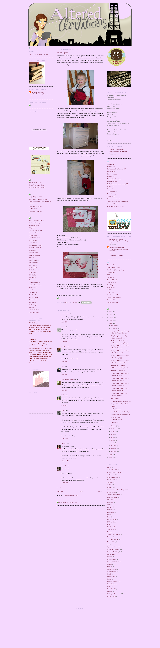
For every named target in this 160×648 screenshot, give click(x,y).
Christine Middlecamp (35, 230)
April (113, 443)
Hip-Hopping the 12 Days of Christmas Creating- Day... (119, 342)
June (112, 437)
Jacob (109, 517)
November (114, 328)
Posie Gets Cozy (33, 295)
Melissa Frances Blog (35, 285)
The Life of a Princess (116, 255)
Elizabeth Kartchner (35, 248)
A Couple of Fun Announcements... (117, 418)
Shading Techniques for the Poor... (121, 414)
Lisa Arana (110, 186)
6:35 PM (64, 375)
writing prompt (111, 596)
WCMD (109, 591)
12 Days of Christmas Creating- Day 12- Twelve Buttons (120, 332)
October (113, 426)
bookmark (110, 482)
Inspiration (110, 512)
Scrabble (109, 567)
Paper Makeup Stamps (35, 206)
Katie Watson (33, 267)
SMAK (109, 574)
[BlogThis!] (84, 302)
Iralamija (31, 257)
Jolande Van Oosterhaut (114, 179)
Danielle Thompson (34, 238)
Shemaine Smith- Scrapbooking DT (117, 201)
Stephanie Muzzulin (113, 204)
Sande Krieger (33, 305)
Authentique (111, 475)
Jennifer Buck (111, 171)
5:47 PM (64, 342)
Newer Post (60, 491)
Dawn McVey (33, 240)
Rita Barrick (32, 302)
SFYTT (109, 290)
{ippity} (109, 467)
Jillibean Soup (111, 519)
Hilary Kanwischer (34, 255)
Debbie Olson (33, 243)
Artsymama (32, 228)
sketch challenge (112, 572)
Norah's (31, 290)
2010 (111, 317)
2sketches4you (111, 265)
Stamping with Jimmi (116, 239)
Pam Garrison (33, 292)
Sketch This (110, 292)
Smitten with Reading (37, 92)
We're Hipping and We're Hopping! (121, 401)
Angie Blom (110, 164)
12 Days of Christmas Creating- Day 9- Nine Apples (120, 352)
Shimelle (31, 307)
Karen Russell (33, 265)
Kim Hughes (32, 277)
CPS (108, 275)
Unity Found (111, 589)
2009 (111, 320)
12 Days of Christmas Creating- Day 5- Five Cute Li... (120, 374)
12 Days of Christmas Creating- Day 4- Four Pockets (120, 379)
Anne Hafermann (34, 225)
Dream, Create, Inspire (35, 245)
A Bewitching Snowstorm (114, 472)
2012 (111, 312)
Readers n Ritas (111, 559)
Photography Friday (113, 552)
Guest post (110, 502)
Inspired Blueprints (113, 280)
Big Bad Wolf (111, 480)
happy (109, 504)
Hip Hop (109, 507)
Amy (62, 367)
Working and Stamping (116, 247)
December (114, 326)
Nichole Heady (33, 287)
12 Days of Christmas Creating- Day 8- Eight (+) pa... (120, 357)
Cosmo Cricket (111, 492)
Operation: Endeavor (113, 547)
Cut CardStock (33, 209)
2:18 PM (64, 322)
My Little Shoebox (112, 539)
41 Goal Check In (112, 470)
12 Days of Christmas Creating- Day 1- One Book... (120, 394)
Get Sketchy (110, 277)
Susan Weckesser (112, 584)
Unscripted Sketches (113, 300)
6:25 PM (64, 362)
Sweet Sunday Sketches (114, 297)
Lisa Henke (110, 189)
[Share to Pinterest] (90, 302)
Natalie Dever (111, 196)
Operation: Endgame (113, 549)
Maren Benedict (112, 191)
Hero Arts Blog (33, 253)
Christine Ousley (34, 233)
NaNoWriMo (111, 542)
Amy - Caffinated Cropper (36, 220)
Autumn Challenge (112, 477)
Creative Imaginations (113, 495)
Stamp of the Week (112, 581)
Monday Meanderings (113, 534)
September (114, 429)
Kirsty (30, 280)
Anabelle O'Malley (34, 223)
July (112, 434)
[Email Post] (79, 302)
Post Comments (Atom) (71, 495)
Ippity (109, 514)
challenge (110, 485)
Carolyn (63, 347)
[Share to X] (86, 302)
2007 (111, 455)
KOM (108, 524)
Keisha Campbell (34, 270)
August (113, 432)
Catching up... (115, 422)
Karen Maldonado (112, 181)
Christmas (110, 487)
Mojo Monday (111, 282)
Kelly (63, 327)
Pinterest (109, 557)
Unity (109, 586)
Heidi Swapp (32, 250)
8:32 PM (64, 405)
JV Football (110, 522)
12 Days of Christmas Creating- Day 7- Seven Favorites (120, 362)
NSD (108, 544)
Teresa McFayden (34, 312)
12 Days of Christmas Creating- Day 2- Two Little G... (120, 389)
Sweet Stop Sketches (113, 295)
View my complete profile (38, 54)
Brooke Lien (111, 166)
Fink (62, 395)
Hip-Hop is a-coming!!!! (118, 371)
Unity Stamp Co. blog (35, 197)
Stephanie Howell (34, 310)
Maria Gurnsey (111, 194)
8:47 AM (64, 483)
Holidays (110, 509)
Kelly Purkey (33, 275)
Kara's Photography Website (37, 187)
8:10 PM (64, 390)
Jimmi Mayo (111, 176)
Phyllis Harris (111, 554)
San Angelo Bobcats (113, 562)
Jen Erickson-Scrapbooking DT (116, 169)
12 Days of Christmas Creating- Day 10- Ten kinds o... (120, 347)
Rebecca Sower (33, 297)
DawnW (63, 466)
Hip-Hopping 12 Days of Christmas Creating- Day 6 (119, 367)
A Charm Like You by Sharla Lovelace (41, 94)
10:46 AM (65, 461)
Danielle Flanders (34, 235)
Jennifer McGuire (34, 260)
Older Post (101, 491)
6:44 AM (64, 439)
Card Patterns (111, 272)
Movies (109, 537)
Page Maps (110, 285)
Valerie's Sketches (112, 302)
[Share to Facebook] (88, 302)
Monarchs (110, 532)
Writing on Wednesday (114, 594)
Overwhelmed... (115, 398)
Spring (109, 579)
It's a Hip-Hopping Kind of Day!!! (120, 412)
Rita (62, 410)
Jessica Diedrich (112, 174)
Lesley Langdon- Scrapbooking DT (117, 184)
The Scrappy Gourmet (35, 211)
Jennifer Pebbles (33, 262)
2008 (111, 323)
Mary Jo (64, 444)
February (114, 449)
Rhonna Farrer (33, 300)
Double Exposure (112, 497)
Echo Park (110, 500)
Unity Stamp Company (68, 379)
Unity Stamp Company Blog (115, 206)
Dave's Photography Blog (36, 185)
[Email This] (82, 302)
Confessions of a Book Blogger (116, 490)
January (113, 451)
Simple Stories (111, 569)
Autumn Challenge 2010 (116, 149)
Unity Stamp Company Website (38, 199)
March (113, 446)
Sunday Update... (116, 409)
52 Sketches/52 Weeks (113, 267)
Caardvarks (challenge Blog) (115, 270)
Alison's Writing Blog (35, 182)
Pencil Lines (111, 287)
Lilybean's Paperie (34, 282)
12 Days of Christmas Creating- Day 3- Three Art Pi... (120, 384)
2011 (111, 314)
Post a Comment (61, 488)
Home (81, 491)
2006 (111, 458)
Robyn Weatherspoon (113, 199)
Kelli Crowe (32, 272)
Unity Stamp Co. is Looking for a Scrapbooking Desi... (120, 337)
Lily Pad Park (111, 527)
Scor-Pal (109, 564)
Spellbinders (111, 576)
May (112, 440)
